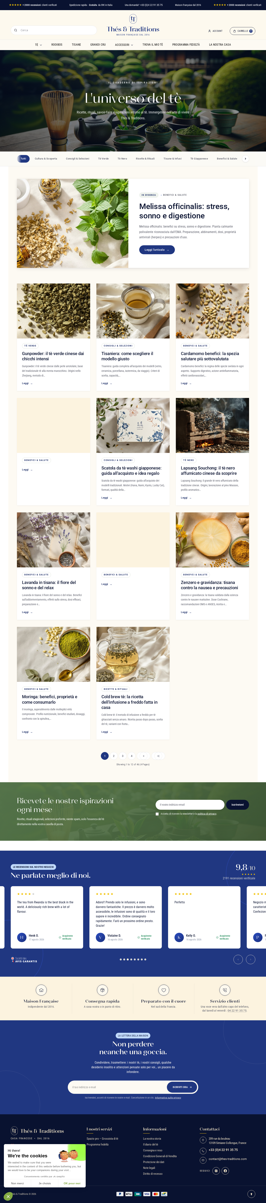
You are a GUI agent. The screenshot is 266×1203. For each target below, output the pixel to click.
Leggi (27, 383)
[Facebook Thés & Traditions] (225, 1171)
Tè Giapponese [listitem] (199, 158)
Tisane (76, 44)
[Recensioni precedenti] (238, 959)
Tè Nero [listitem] (122, 158)
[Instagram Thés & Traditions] (216, 1171)
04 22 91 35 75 (237, 1010)
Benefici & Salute (195, 346)
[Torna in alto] (251, 1194)
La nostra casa (220, 44)
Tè (36, 45)
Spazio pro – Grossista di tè (102, 1138)
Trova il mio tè (153, 44)
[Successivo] (245, 158)
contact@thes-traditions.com (228, 1159)
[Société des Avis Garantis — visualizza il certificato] (24, 959)
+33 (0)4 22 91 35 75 (151, 5)
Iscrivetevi (238, 804)
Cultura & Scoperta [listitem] (46, 158)
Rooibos (57, 44)
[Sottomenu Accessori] (132, 45)
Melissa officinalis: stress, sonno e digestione (184, 211)
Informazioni (154, 1129)
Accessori (122, 45)
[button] (8, 1196)
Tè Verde (30, 346)
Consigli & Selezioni (118, 346)
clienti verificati (33, 5)
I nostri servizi (99, 1129)
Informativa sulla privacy (168, 1097)
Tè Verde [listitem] (103, 158)
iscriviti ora (180, 1087)
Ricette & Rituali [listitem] (145, 158)
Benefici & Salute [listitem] (227, 158)
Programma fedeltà (186, 44)
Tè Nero (188, 460)
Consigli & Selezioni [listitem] (77, 158)
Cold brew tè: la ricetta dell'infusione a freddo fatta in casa (129, 702)
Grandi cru (98, 44)
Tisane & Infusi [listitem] (172, 158)
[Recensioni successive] (250, 959)
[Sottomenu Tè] (41, 45)
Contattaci (209, 1129)
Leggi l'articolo (157, 249)
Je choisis (45, 1183)
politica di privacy (206, 813)
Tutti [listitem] (23, 158)
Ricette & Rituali (116, 689)
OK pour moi (72, 1183)
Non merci (17, 1183)
